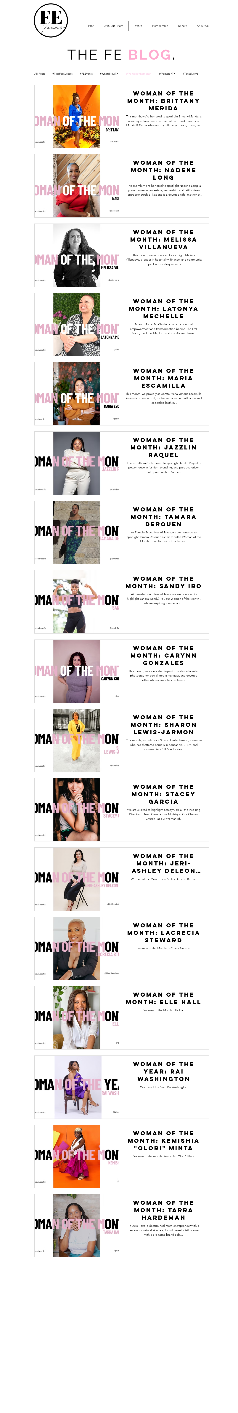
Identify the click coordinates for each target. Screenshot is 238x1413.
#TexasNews (190, 73)
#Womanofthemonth (138, 73)
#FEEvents (86, 73)
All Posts (39, 73)
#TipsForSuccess (62, 73)
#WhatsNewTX (109, 73)
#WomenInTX (167, 73)
